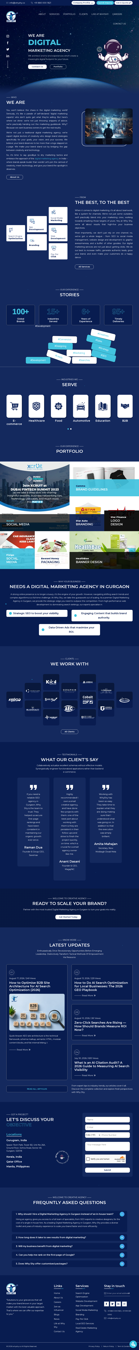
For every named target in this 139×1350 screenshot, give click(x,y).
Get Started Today (68, 917)
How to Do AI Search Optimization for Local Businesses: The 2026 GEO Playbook (101, 986)
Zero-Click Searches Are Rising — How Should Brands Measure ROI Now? (100, 1026)
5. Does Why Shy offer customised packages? (42, 1263)
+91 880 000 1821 (42, 3)
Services (54, 14)
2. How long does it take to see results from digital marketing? (51, 1237)
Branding (80, 1314)
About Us (14, 177)
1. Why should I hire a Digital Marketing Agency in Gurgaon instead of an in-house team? (64, 1214)
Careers (117, 14)
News (56, 1319)
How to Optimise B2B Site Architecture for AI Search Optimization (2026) (29, 986)
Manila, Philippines (18, 1161)
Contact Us (119, 24)
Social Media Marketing (87, 1310)
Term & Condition (124, 1346)
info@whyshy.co (17, 3)
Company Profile (81, 3)
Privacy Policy (94, 1346)
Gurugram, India (16, 1135)
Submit (107, 1170)
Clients (83, 14)
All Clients (70, 731)
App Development (84, 1305)
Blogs (56, 1314)
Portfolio (69, 14)
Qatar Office (14, 1156)
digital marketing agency (47, 158)
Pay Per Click (82, 1319)
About (42, 14)
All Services (84, 267)
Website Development (86, 1301)
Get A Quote (122, 3)
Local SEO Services (85, 1323)
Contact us (37, 66)
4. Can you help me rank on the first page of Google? (45, 1255)
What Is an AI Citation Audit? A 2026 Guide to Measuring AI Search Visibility (101, 1066)
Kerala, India (14, 1151)
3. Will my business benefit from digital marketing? (44, 1246)
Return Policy (108, 1346)
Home (57, 1293)
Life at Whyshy (100, 14)
